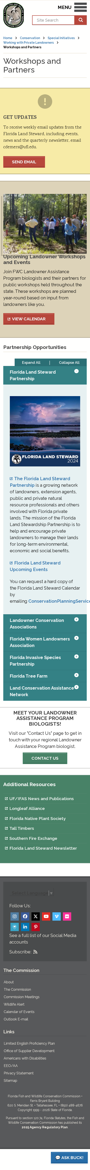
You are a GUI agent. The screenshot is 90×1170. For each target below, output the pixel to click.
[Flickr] (67, 916)
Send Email (24, 161)
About (9, 982)
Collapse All (69, 363)
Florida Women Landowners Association (40, 642)
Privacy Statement (19, 1073)
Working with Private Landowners (28, 42)
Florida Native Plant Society (37, 818)
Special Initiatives (61, 38)
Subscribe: (20, 951)
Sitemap (10, 1081)
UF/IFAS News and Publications (41, 798)
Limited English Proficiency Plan (29, 1043)
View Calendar (29, 318)
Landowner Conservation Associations (37, 624)
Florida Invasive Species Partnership (35, 661)
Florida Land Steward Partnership (33, 375)
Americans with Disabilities (25, 1058)
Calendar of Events (19, 1012)
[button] (80, 375)
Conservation (30, 38)
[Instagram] (14, 916)
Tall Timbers (21, 828)
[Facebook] (25, 916)
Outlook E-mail (16, 1019)
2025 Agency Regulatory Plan (45, 1127)
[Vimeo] (56, 916)
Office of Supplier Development (29, 1051)
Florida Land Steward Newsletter (43, 848)
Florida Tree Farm (28, 676)
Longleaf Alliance (27, 808)
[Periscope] (14, 927)
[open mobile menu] (80, 8)
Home (7, 38)
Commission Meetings (22, 997)
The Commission (17, 989)
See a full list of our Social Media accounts (42, 939)
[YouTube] (46, 916)
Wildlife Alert (14, 1004)
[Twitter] (35, 916)
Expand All (31, 363)
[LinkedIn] (25, 927)
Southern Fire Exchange (33, 838)
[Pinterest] (35, 927)
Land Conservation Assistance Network (42, 691)
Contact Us (45, 758)
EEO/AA (11, 1066)
